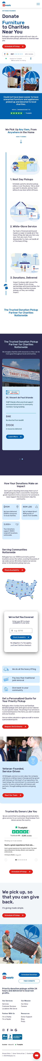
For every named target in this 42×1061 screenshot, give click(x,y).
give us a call (26, 718)
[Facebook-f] (7, 1030)
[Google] (16, 1030)
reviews (32, 818)
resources (25, 352)
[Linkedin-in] (12, 1030)
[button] (19, 459)
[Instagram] (3, 1030)
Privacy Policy (6, 1053)
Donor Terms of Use (19, 1053)
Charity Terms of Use (33, 1053)
